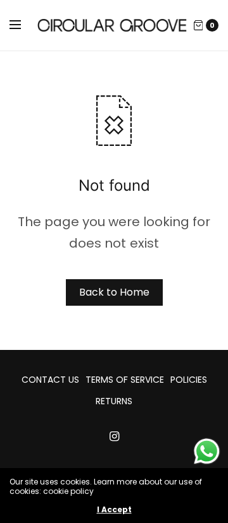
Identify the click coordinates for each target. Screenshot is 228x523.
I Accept (114, 510)
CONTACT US (50, 379)
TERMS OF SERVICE (125, 379)
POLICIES (188, 379)
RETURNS (114, 401)
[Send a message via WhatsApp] (207, 451)
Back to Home (114, 292)
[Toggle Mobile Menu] (23, 25)
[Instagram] (114, 436)
